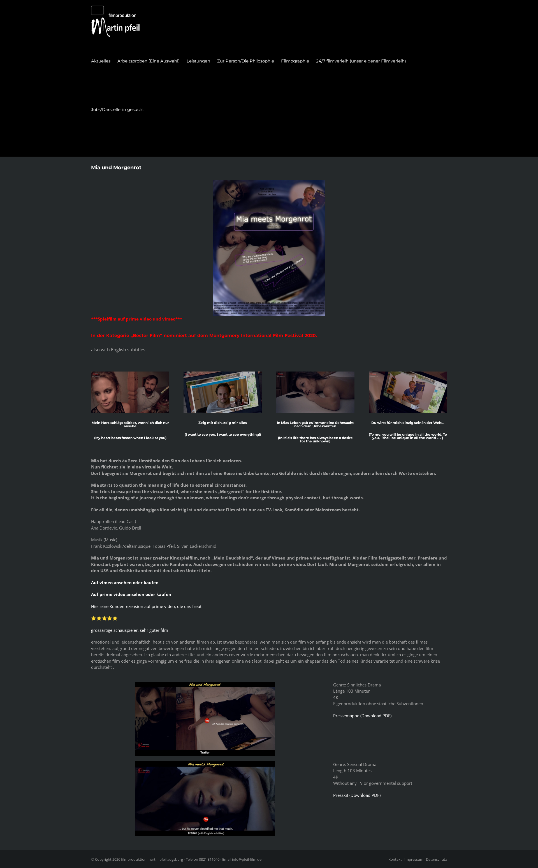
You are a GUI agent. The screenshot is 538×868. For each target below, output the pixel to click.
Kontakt (395, 859)
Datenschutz (436, 859)
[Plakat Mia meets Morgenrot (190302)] (269, 182)
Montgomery (225, 335)
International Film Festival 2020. (279, 335)
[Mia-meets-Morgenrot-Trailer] (205, 763)
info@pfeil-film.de (246, 859)
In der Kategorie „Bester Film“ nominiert (139, 335)
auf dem (198, 335)
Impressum (413, 859)
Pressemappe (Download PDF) (362, 715)
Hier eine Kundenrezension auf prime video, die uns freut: (147, 606)
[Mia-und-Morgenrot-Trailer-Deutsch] (205, 683)
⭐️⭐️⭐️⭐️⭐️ (104, 618)
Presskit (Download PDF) (357, 795)
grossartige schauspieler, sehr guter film (129, 630)
